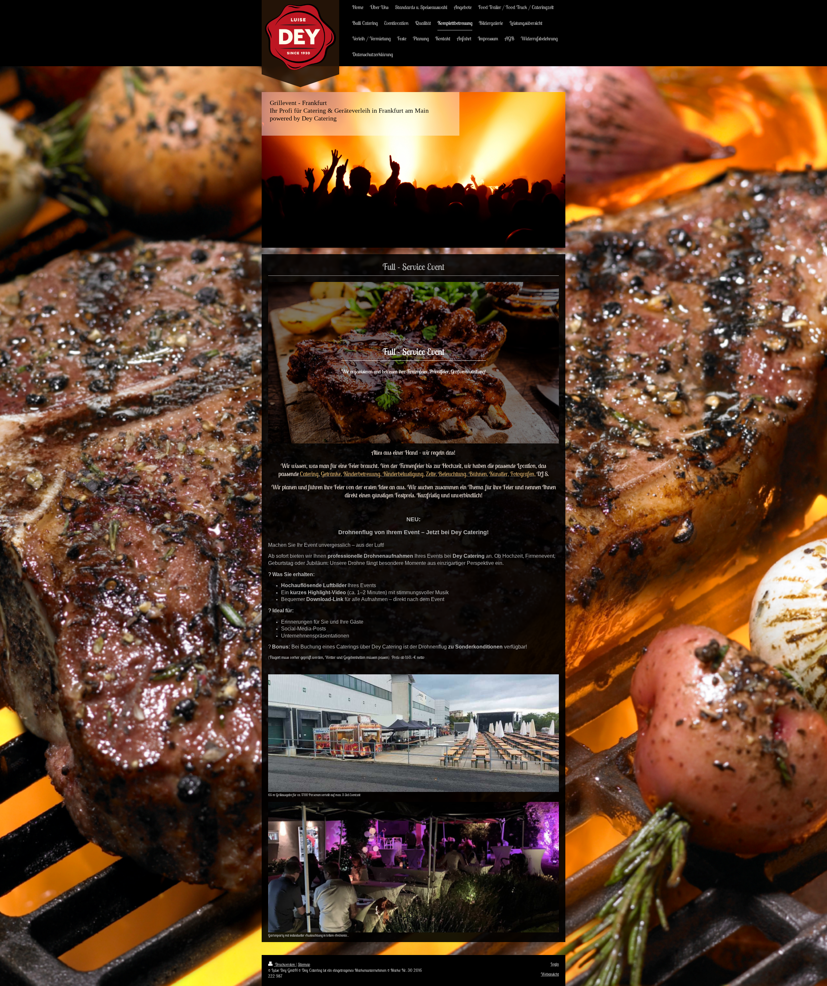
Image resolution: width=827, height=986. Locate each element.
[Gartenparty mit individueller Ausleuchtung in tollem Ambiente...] (413, 867)
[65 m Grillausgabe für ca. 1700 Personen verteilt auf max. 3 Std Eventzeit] (413, 733)
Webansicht (550, 974)
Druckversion (285, 964)
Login (554, 964)
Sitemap (304, 964)
